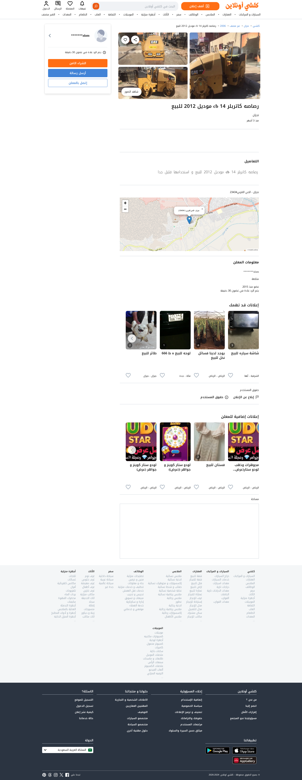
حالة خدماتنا (86, 718)
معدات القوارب (221, 601)
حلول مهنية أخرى (137, 730)
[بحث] (96, 6)
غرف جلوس (88, 579)
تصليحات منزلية (135, 576)
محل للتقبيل (195, 609)
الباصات (225, 594)
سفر (178, 15)
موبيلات (158, 632)
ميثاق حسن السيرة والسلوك (185, 730)
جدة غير (109, 586)
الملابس (210, 15)
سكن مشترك (195, 612)
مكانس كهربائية (66, 583)
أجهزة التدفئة (68, 605)
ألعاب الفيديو (156, 669)
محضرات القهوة (67, 598)
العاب (98, 15)
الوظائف (193, 15)
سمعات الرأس (155, 662)
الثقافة (112, 15)
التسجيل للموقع (84, 700)
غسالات (72, 579)
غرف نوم (90, 576)
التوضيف (143, 712)
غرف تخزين (89, 590)
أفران (73, 586)
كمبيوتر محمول (155, 643)
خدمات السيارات (220, 579)
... (254, 620)
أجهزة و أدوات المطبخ (63, 612)
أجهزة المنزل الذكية (65, 616)
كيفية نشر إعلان (84, 712)
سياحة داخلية (106, 576)
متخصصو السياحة (138, 724)
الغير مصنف (48, 15)
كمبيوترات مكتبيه (153, 636)
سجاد (92, 601)
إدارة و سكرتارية (135, 601)
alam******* (251, 271)
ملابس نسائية (174, 576)
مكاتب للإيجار (194, 616)
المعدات (67, 15)
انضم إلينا (251, 706)
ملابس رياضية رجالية (170, 609)
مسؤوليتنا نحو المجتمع (243, 718)
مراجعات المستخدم (191, 724)
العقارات (226, 15)
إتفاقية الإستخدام (191, 700)
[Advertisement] (189, 141)
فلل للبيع (196, 583)
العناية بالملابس (67, 609)
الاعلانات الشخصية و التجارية (131, 700)
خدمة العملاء (136, 605)
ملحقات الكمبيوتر (153, 665)
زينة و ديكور (88, 612)
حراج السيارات (221, 576)
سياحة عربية (106, 579)
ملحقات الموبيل (154, 654)
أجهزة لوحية (156, 640)
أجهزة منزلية (148, 15)
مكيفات (71, 601)
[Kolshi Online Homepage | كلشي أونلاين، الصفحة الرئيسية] (238, 6)
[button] (189, 220)
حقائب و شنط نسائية (170, 586)
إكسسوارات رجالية (172, 612)
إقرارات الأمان (249, 712)
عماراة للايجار (195, 594)
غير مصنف (235, 26)
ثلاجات (72, 576)
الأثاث (166, 15)
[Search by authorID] (100, 35)
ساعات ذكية (156, 651)
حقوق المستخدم (212, 397)
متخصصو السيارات (137, 718)
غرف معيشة (88, 583)
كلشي (256, 26)
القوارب (225, 598)
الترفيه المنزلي (155, 673)
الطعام (83, 15)
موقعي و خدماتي (134, 609)
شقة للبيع (196, 576)
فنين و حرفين (136, 579)
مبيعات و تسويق (134, 598)
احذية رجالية (175, 605)
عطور (179, 601)
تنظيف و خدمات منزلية (131, 586)
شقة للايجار (195, 579)
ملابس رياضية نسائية (170, 594)
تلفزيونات (71, 590)
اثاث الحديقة (88, 598)
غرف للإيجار (196, 598)
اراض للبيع (196, 586)
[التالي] (132, 338)
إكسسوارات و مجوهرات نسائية (165, 583)
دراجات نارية (223, 586)
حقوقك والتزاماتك (191, 718)
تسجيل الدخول (84, 706)
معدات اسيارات (221, 583)
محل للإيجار (196, 605)
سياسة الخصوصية (191, 706)
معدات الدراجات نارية (218, 590)
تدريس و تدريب (135, 594)
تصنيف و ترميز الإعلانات (188, 712)
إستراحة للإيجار (194, 601)
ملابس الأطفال (173, 616)
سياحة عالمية (106, 583)
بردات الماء (70, 594)
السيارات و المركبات (250, 15)
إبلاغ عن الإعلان (243, 397)
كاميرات (159, 647)
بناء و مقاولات (136, 583)
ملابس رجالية (174, 598)
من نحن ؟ (251, 700)
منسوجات (89, 609)
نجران (246, 26)
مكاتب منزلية (87, 594)
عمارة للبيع (196, 590)
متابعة (255, 279)
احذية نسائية (175, 579)
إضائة (92, 605)
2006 (223, 26)
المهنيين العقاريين (137, 706)
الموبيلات (128, 15)
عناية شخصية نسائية (170, 590)
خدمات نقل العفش (133, 590)
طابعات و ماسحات (153, 658)
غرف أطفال (88, 586)
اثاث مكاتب (88, 616)
